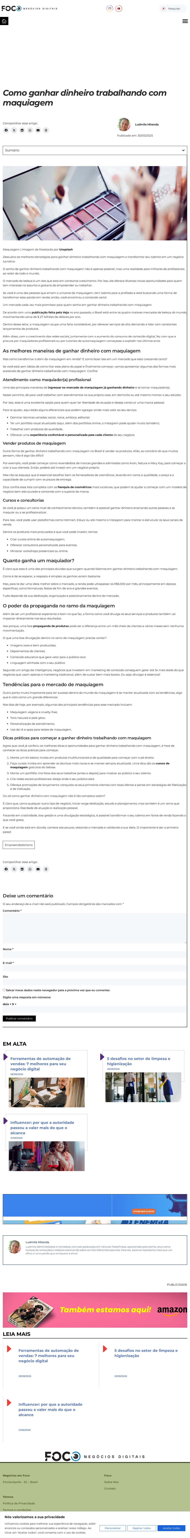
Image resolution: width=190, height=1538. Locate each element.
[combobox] (173, 8)
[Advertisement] (95, 54)
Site (5, 976)
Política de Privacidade (19, 1503)
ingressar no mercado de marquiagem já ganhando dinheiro (91, 387)
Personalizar (113, 1528)
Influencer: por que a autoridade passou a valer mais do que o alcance (42, 1127)
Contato (110, 1488)
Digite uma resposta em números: (27, 997)
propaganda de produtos (51, 626)
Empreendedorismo (19, 845)
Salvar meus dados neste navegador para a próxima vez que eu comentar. (58, 990)
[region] (95, 1524)
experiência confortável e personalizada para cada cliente (71, 435)
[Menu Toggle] (185, 21)
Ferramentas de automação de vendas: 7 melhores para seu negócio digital (40, 1063)
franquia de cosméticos (74, 487)
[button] (6, 130)
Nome (8, 949)
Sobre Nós (111, 1482)
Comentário (12, 910)
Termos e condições (17, 1510)
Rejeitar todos (142, 1528)
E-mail (8, 963)
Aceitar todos (171, 1528)
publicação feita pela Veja (50, 312)
